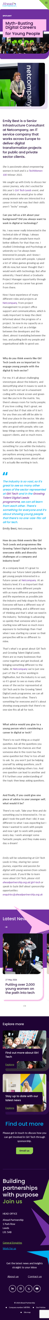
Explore (9, 1065)
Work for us (9, 1248)
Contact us (35, 1276)
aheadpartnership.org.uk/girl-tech (21, 882)
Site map (27, 1312)
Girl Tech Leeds (23, 190)
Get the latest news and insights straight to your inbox (24, 1265)
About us (13, 1276)
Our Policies (40, 1307)
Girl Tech (12, 493)
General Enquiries (12, 1242)
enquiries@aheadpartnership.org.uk (23, 894)
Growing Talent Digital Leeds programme (24, 497)
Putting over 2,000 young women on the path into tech (20, 988)
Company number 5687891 (19, 1307)
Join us (12, 1201)
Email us (25, 1151)
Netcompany (10, 302)
